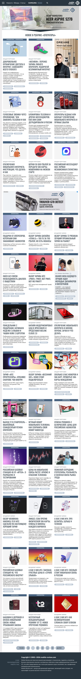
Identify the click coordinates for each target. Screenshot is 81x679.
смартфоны (70, 296)
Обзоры (16, 3)
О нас (17, 660)
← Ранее (21, 648)
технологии (69, 187)
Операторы (19, 39)
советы (6, 135)
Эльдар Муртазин (9, 59)
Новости (9, 3)
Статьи (22, 3)
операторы (8, 88)
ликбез (32, 542)
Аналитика (10, 39)
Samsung (32, 3)
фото (70, 298)
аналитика (8, 86)
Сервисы (18, 133)
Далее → (60, 648)
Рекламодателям (13, 662)
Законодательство (36, 186)
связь (6, 296)
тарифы (43, 83)
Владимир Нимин (9, 233)
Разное (66, 254)
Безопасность (9, 186)
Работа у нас (15, 664)
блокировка (19, 86)
